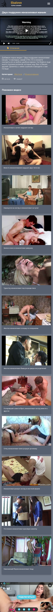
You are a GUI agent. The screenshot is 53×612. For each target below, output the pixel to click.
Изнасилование (32, 74)
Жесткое (18, 74)
